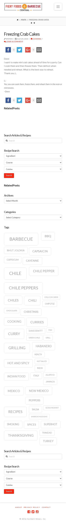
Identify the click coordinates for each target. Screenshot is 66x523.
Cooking (36, 39)
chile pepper (43, 271)
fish (50, 330)
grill (48, 337)
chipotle (49, 304)
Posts (23, 20)
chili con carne (51, 297)
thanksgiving (20, 435)
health (38, 354)
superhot (50, 424)
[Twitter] (33, 511)
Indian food (16, 376)
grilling (16, 348)
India (40, 368)
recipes (15, 411)
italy (36, 375)
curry (14, 334)
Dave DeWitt (36, 331)
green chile (34, 337)
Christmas (31, 311)
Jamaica (50, 381)
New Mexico (39, 390)
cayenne (32, 260)
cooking (14, 321)
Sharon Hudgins (39, 416)
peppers (34, 400)
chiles (13, 300)
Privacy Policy (32, 507)
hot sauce (42, 361)
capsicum (13, 259)
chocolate (11, 310)
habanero (44, 346)
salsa (35, 409)
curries (37, 322)
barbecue (21, 239)
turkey (48, 441)
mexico (14, 391)
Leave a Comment (14, 41)
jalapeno (50, 375)
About (18, 507)
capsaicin (40, 251)
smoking (13, 424)
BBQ (48, 236)
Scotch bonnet (52, 408)
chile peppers (23, 287)
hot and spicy (18, 363)
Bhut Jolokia (16, 250)
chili (32, 300)
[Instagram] (37, 511)
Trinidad (47, 432)
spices (31, 424)
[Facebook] (28, 511)
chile (15, 273)
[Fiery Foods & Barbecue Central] (23, 6)
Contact (46, 507)
